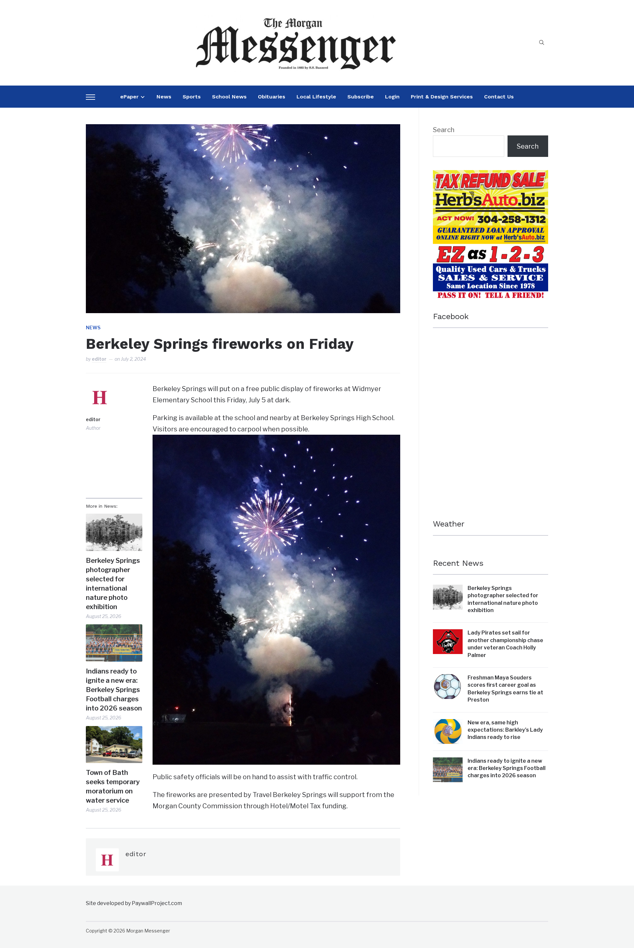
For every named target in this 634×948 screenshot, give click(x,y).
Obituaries (271, 96)
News (164, 96)
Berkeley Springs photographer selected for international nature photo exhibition (113, 584)
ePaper (129, 96)
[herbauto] (490, 176)
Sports (192, 96)
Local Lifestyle (316, 96)
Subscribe (360, 96)
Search (443, 130)
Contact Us (499, 96)
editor (99, 359)
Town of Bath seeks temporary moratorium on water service (113, 786)
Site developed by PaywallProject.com (134, 903)
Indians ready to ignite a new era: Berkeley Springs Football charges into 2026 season (114, 689)
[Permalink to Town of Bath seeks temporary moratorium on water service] (114, 744)
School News (229, 96)
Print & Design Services (442, 96)
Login (392, 96)
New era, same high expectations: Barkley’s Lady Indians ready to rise (505, 730)
